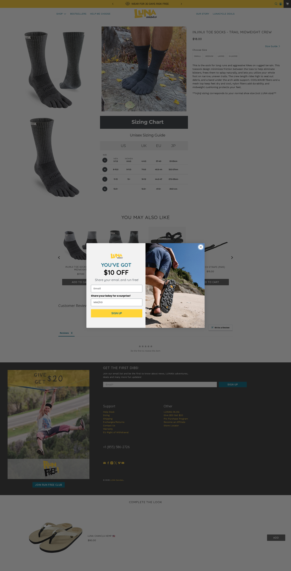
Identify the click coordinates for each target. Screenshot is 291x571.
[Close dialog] (200, 247)
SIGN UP (116, 313)
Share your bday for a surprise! (111, 296)
